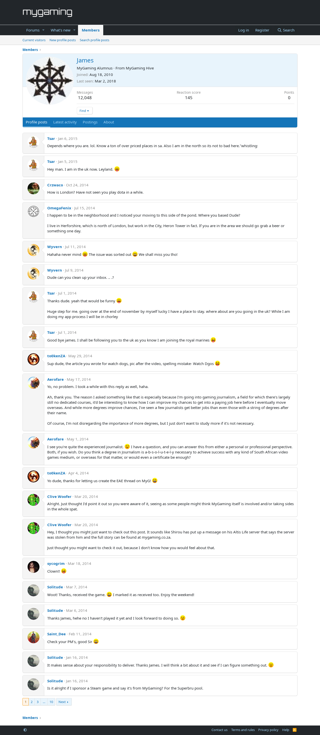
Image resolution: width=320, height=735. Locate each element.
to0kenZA (56, 355)
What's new (60, 29)
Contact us (220, 730)
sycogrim (56, 563)
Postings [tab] (90, 121)
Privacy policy (268, 730)
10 (51, 702)
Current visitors (34, 40)
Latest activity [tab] (65, 121)
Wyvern (54, 246)
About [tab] (109, 121)
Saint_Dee (56, 633)
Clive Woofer (59, 496)
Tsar (51, 138)
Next (62, 702)
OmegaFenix (59, 207)
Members (91, 29)
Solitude (55, 586)
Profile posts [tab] (36, 121)
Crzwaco (55, 184)
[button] (43, 30)
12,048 (85, 97)
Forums (33, 29)
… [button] (44, 702)
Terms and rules (243, 730)
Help (285, 730)
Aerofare (55, 379)
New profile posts (63, 40)
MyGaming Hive (140, 67)
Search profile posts (94, 40)
